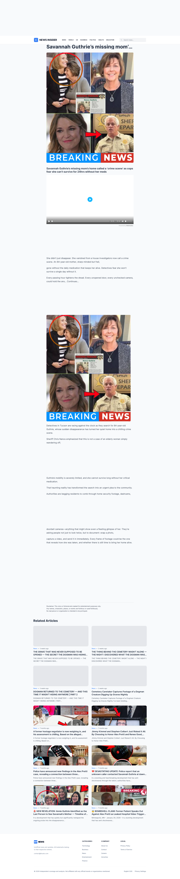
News (64, 40)
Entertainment (87, 857)
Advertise (104, 857)
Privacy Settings (140, 871)
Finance (84, 861)
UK (77, 40)
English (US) (128, 871)
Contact (104, 849)
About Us (104, 846)
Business (83, 40)
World (71, 40)
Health (101, 40)
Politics (93, 40)
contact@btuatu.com (41, 853)
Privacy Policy (125, 846)
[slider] (80, 221)
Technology (86, 846)
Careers (104, 853)
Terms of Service (126, 849)
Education (110, 40)
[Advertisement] (90, 17)
